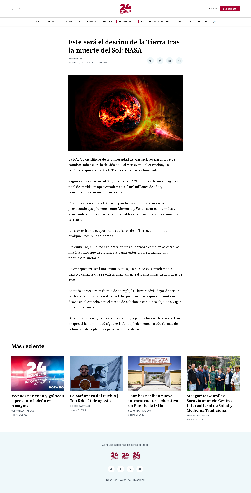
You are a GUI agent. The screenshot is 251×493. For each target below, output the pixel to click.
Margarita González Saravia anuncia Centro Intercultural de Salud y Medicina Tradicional (210, 403)
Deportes (92, 21)
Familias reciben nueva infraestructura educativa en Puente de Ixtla (153, 401)
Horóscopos (127, 21)
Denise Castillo (80, 406)
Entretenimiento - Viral (156, 21)
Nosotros (111, 479)
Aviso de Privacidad (132, 479)
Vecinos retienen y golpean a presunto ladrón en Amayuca (37, 401)
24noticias (75, 58)
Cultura (202, 21)
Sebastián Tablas (22, 410)
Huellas (108, 21)
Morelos (53, 21)
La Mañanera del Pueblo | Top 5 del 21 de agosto (94, 399)
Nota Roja (184, 21)
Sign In (213, 8)
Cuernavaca (72, 21)
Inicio (38, 21)
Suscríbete (230, 8)
